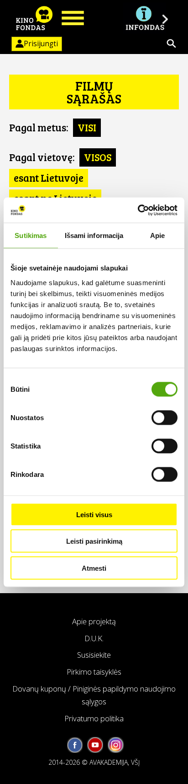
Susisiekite (94, 654)
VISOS (97, 157)
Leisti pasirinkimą (94, 541)
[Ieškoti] (171, 43)
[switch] (164, 417)
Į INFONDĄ (145, 18)
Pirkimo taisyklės (94, 671)
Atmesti (94, 568)
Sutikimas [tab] (31, 235)
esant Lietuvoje (49, 177)
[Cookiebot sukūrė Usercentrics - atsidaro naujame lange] (138, 210)
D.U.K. (94, 638)
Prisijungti (41, 44)
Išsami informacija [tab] (94, 235)
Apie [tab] (157, 235)
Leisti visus (94, 514)
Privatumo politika (94, 718)
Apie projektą (94, 621)
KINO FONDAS (34, 18)
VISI (87, 127)
